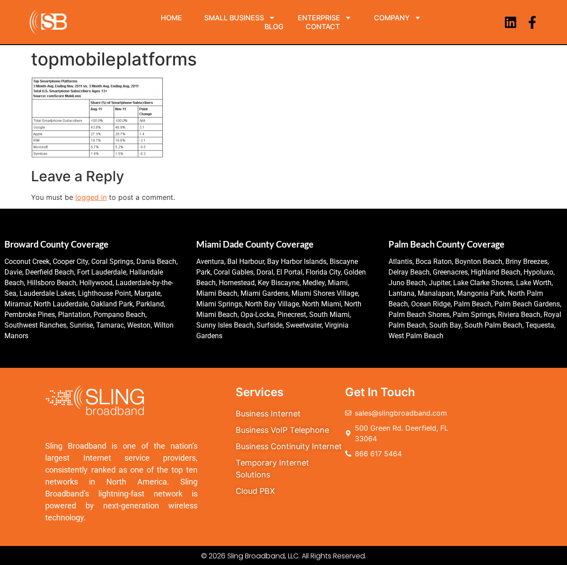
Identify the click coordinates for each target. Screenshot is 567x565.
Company (392, 17)
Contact (323, 26)
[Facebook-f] (532, 22)
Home (171, 17)
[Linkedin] (510, 22)
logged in (91, 197)
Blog (274, 26)
